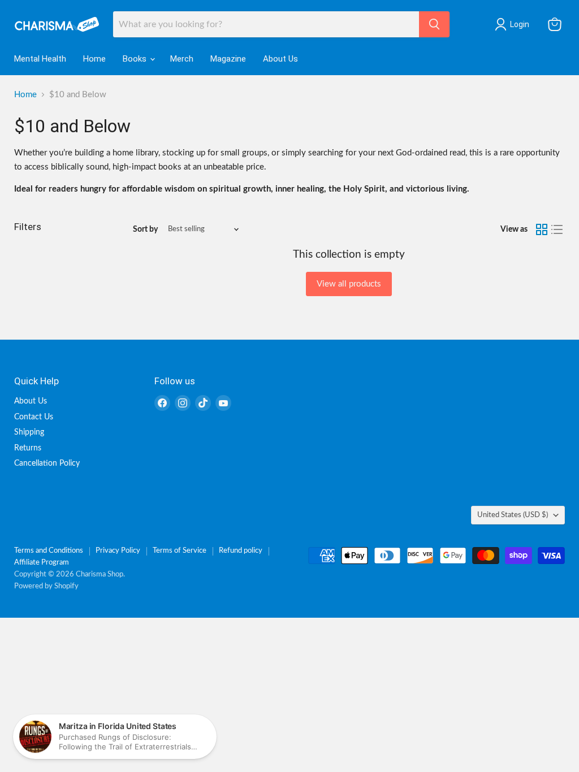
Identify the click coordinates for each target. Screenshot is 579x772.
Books (136, 59)
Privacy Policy (118, 550)
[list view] (557, 229)
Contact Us (33, 417)
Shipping (29, 432)
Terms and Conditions (48, 550)
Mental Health (40, 59)
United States (512, 515)
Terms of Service (179, 550)
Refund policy (240, 550)
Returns (27, 448)
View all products (349, 284)
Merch (181, 59)
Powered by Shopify (46, 586)
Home (94, 59)
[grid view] (542, 229)
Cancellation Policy (47, 463)
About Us (280, 59)
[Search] (434, 24)
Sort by (145, 229)
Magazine (228, 59)
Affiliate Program (41, 562)
